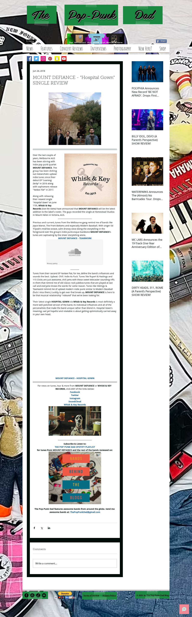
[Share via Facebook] (34, 528)
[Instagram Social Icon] (43, 58)
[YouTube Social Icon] (63, 58)
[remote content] (74, 252)
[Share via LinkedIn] (49, 528)
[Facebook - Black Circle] (26, 595)
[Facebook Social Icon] (29, 58)
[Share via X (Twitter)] (41, 528)
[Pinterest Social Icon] (50, 58)
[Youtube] (44, 595)
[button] (65, 595)
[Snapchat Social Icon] (57, 58)
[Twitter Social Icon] (36, 58)
